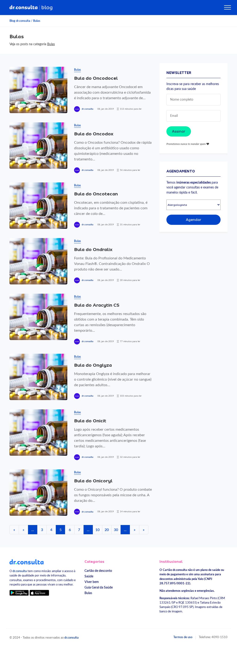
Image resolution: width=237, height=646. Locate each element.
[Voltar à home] (26, 561)
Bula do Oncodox (93, 134)
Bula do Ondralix (93, 249)
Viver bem (91, 582)
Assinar (178, 131)
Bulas (36, 20)
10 (97, 530)
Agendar (193, 220)
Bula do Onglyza (93, 365)
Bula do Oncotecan (96, 194)
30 (116, 530)
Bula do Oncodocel (96, 78)
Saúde (88, 576)
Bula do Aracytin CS (96, 305)
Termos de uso (182, 637)
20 (107, 530)
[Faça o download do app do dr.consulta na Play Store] (19, 593)
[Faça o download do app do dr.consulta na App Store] (39, 593)
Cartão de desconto (98, 571)
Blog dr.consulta (19, 20)
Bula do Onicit (90, 420)
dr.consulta (87, 109)
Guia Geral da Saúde (98, 587)
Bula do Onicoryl (93, 481)
